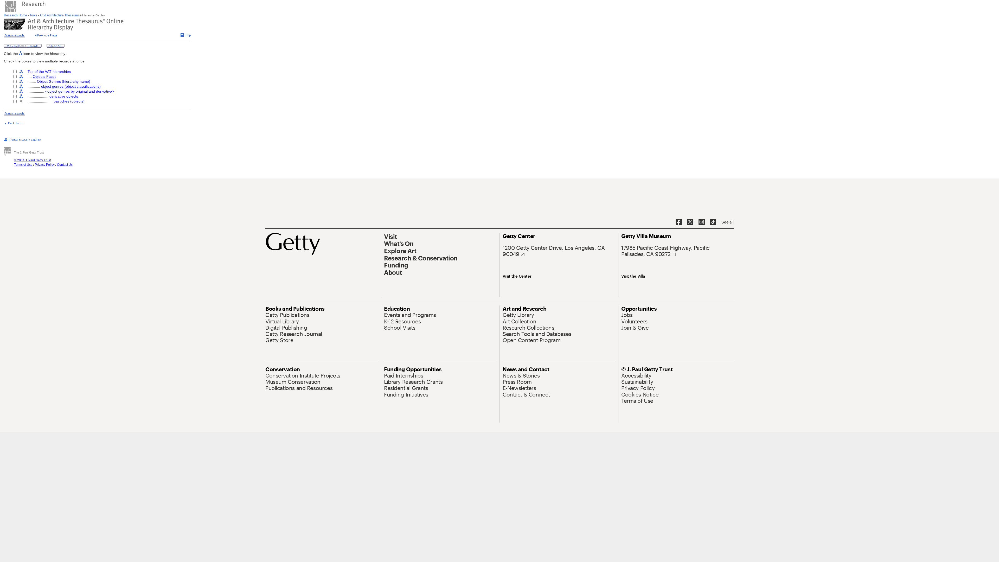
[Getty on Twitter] (690, 222)
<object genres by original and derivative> (79, 91)
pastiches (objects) (69, 101)
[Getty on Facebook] (679, 222)
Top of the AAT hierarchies (49, 71)
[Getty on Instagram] (702, 222)
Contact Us (65, 165)
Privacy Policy (45, 165)
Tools (33, 15)
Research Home (16, 15)
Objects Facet (44, 76)
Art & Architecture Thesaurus (59, 15)
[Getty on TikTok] (713, 222)
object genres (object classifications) (71, 86)
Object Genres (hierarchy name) (63, 81)
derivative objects (63, 96)
